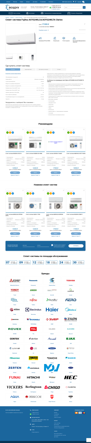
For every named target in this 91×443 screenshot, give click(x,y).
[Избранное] (73, 1)
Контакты (51, 1)
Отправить (76, 245)
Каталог (8, 1)
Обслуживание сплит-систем (60, 435)
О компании (43, 1)
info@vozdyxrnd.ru (35, 432)
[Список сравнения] (75, 1)
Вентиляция (56, 424)
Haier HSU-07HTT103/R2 (79, 153)
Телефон (39, 245)
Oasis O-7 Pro (36, 214)
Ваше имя (25, 245)
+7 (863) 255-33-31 (56, 6)
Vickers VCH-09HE (37, 153)
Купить (15, 172)
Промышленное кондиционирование (61, 426)
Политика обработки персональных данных (14, 412)
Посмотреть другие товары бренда (13, 73)
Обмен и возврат (57, 417)
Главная (7, 17)
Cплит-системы (18, 17)
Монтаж (15, 1)
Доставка (35, 1)
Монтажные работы (58, 433)
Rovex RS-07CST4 (17, 153)
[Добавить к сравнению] (23, 129)
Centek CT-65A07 (58, 153)
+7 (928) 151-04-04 (56, 7)
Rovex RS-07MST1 (78, 214)
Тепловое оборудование (59, 427)
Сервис (21, 1)
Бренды (28, 1)
